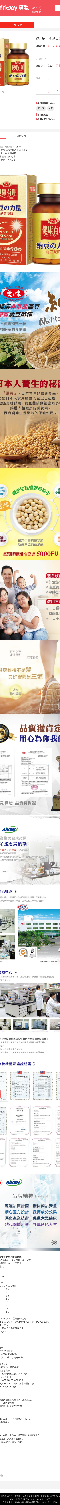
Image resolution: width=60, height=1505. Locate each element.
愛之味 (41, 108)
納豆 (50, 108)
